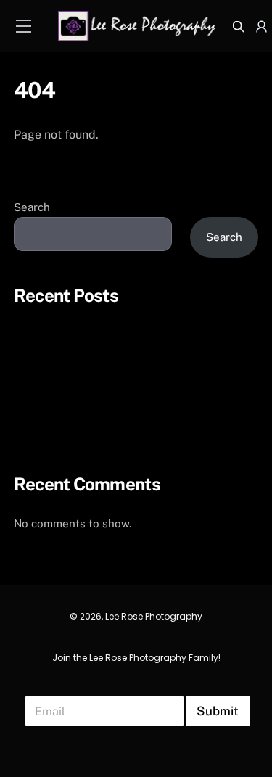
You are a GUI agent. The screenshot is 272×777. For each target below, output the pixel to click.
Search (32, 207)
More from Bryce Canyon (78, 404)
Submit (218, 711)
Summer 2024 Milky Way (78, 433)
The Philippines (54, 348)
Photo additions (55, 320)
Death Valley (47, 376)
